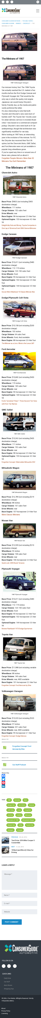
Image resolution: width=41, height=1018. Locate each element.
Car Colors (21, 805)
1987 (9, 800)
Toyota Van (29, 825)
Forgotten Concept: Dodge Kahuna (14, 736)
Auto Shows (8, 985)
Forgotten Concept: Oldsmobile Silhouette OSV (18, 462)
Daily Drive (7, 978)
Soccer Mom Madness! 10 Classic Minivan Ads (18, 292)
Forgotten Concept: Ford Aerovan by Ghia (16, 685)
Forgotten (27, 810)
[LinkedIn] (19, 786)
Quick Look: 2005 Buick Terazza (13, 563)
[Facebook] (19, 776)
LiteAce (19, 815)
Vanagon (10, 830)
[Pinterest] (19, 782)
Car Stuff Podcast (19, 765)
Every (19, 810)
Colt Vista (11, 810)
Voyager (20, 830)
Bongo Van (11, 805)
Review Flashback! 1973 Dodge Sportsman (17, 629)
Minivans (28, 815)
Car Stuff (7, 982)
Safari (20, 825)
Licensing (4, 1013)
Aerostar (17, 800)
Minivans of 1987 (13, 820)
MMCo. (12, 1001)
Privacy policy (5, 1011)
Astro (25, 800)
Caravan (31, 805)
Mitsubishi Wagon (28, 820)
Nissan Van (11, 825)
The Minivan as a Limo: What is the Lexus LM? (18, 343)
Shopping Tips (9, 989)
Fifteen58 (5, 1001)
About (3, 1008)
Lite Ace (10, 815)
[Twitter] (19, 779)
